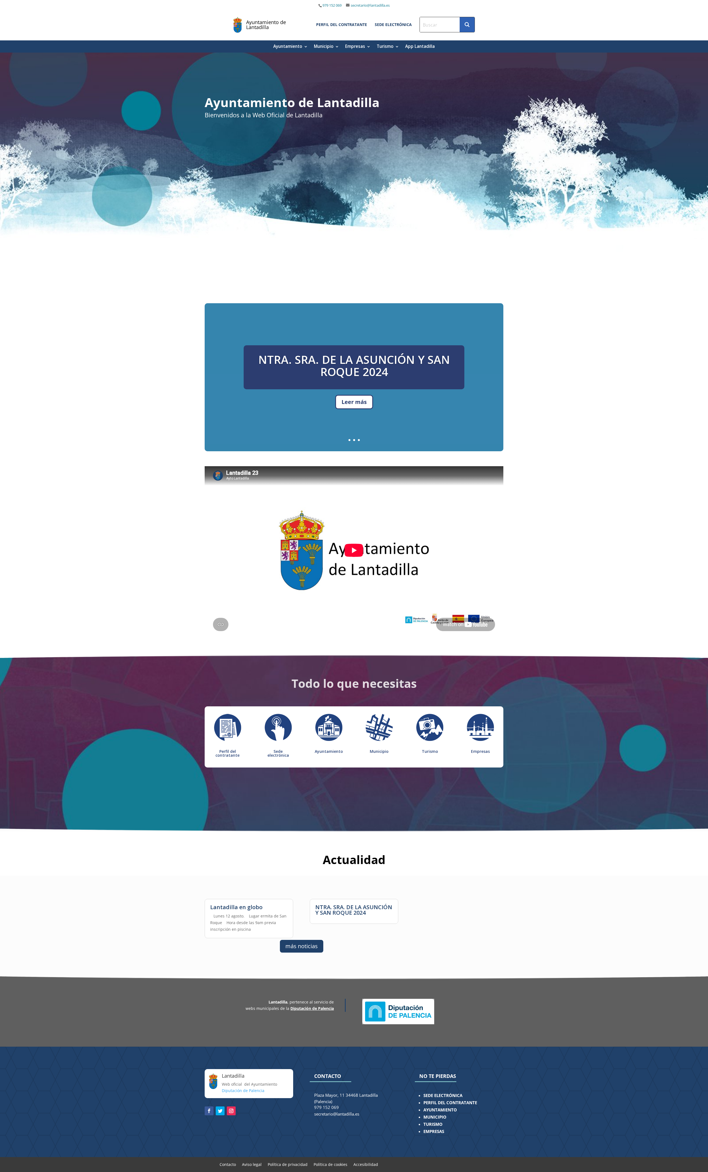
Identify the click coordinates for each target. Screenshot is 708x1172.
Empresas (355, 47)
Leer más (354, 409)
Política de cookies (330, 1164)
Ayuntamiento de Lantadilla (266, 24)
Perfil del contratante (227, 753)
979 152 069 (332, 5)
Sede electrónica (278, 753)
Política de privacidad (288, 1164)
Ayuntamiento (287, 47)
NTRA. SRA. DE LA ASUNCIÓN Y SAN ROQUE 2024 (353, 909)
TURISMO (432, 1124)
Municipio (324, 47)
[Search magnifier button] (467, 24)
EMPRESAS (433, 1131)
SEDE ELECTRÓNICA (442, 1095)
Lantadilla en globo (236, 907)
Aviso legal (252, 1164)
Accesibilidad (365, 1164)
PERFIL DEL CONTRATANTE (450, 1103)
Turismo (385, 47)
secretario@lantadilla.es (370, 5)
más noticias (301, 946)
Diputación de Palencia (312, 1008)
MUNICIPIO (434, 1117)
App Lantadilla (420, 47)
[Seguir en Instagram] (231, 1110)
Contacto (228, 1164)
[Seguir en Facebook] (209, 1110)
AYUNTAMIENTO (440, 1110)
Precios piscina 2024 (354, 379)
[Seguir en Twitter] (220, 1110)
